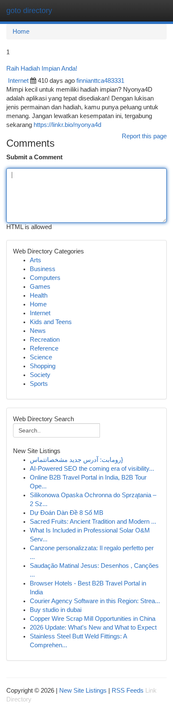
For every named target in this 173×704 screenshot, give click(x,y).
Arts (35, 260)
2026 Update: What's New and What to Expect (93, 627)
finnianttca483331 (100, 80)
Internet (18, 80)
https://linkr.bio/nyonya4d (67, 124)
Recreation (45, 339)
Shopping (42, 366)
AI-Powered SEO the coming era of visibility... (92, 468)
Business (42, 269)
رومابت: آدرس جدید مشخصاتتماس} (76, 459)
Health (38, 295)
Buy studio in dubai (55, 609)
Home (21, 31)
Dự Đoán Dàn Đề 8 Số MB (66, 512)
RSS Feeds (128, 690)
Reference (44, 348)
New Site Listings (83, 690)
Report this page (144, 136)
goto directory (29, 10)
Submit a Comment (34, 157)
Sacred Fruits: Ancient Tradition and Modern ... (93, 521)
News (38, 330)
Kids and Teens (51, 322)
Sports (39, 383)
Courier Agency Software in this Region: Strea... (95, 601)
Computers (45, 277)
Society (40, 375)
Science (41, 357)
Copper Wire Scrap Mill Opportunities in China (92, 618)
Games (40, 286)
